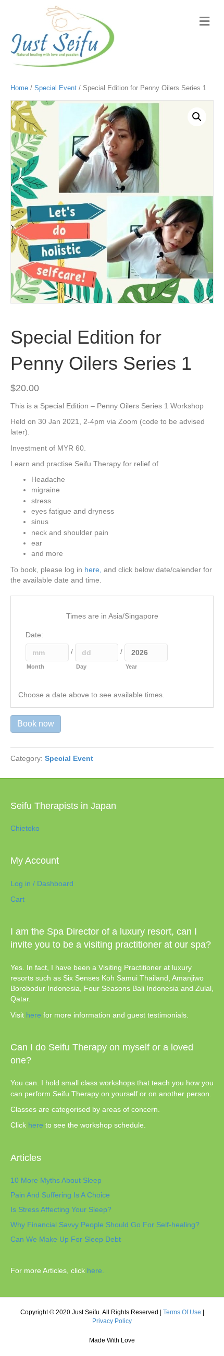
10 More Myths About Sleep (56, 1180)
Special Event (55, 88)
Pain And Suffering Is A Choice (60, 1195)
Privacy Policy (112, 1321)
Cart (17, 899)
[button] (197, 116)
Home (19, 88)
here (33, 1015)
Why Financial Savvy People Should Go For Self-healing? (105, 1224)
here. (95, 1270)
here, (93, 569)
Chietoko (25, 828)
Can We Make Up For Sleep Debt (65, 1239)
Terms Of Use (182, 1312)
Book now (35, 723)
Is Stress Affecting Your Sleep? (60, 1209)
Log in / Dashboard (41, 883)
